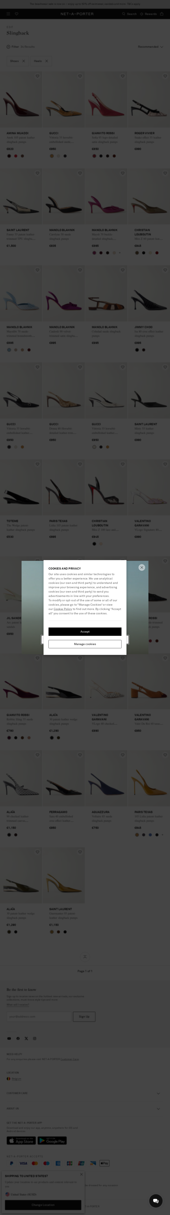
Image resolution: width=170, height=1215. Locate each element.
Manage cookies (85, 644)
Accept (85, 631)
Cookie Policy (63, 609)
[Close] (141, 567)
